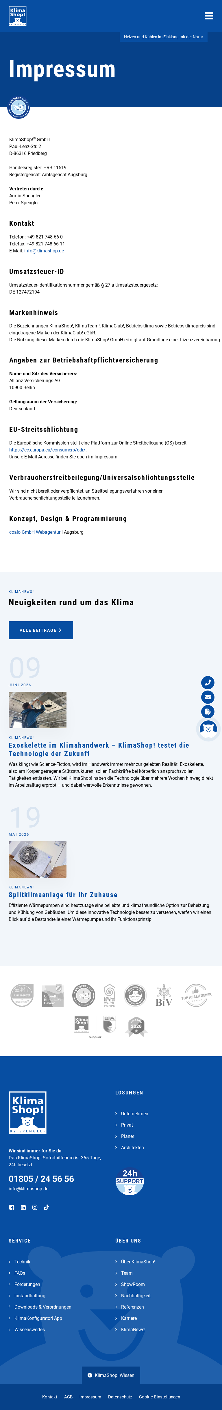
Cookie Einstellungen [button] (159, 1397)
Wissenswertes (29, 1329)
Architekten (132, 1147)
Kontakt (49, 1397)
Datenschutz (120, 1397)
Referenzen (132, 1307)
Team (127, 1273)
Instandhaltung (29, 1295)
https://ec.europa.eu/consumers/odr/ (47, 450)
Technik (22, 1262)
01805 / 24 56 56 (41, 1179)
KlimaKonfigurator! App (38, 1318)
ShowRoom (133, 1284)
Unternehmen (134, 1113)
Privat (127, 1125)
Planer (127, 1136)
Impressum (90, 1397)
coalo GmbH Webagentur (34, 532)
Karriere (129, 1318)
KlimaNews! (21, 737)
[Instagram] (35, 1207)
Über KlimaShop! (138, 1262)
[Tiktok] (47, 1207)
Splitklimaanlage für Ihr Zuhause (63, 895)
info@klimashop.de (44, 251)
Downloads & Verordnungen (42, 1307)
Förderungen (27, 1284)
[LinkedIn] (23, 1207)
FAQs (19, 1273)
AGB (68, 1397)
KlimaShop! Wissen (114, 1375)
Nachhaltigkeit (136, 1295)
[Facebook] (12, 1207)
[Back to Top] (209, 1397)
